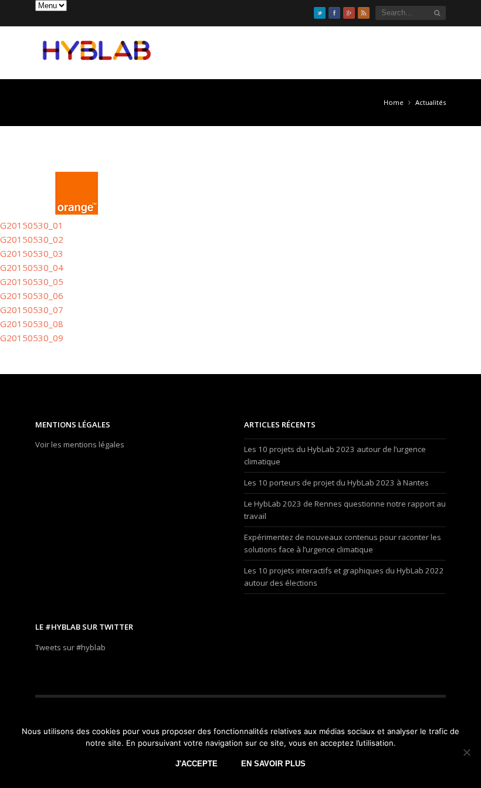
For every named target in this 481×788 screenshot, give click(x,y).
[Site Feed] (364, 13)
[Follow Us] (320, 13)
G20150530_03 (31, 253)
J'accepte (196, 763)
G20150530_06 (31, 295)
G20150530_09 (31, 338)
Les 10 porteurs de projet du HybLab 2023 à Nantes (336, 482)
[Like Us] (334, 13)
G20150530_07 (31, 309)
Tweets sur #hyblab (70, 647)
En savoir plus (273, 763)
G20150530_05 (31, 281)
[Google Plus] (349, 13)
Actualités (430, 102)
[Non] (466, 752)
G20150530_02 (31, 239)
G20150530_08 (31, 324)
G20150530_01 (31, 225)
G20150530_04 (31, 267)
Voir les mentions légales (79, 444)
